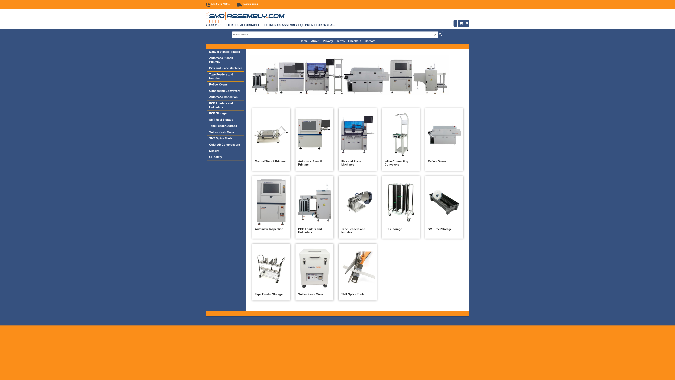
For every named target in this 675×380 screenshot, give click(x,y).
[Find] (440, 34)
